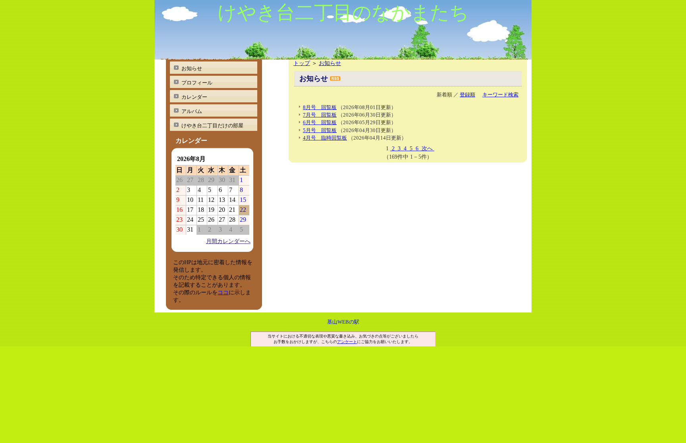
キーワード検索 (500, 95)
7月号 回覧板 (320, 115)
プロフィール (196, 83)
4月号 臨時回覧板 (325, 138)
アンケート (347, 341)
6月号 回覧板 (320, 122)
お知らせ (330, 63)
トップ (301, 63)
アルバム (191, 111)
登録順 (467, 95)
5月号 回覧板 (320, 130)
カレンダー (194, 97)
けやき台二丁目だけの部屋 (212, 125)
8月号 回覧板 (320, 107)
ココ (223, 292)
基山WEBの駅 (343, 322)
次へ (427, 148)
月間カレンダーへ (228, 241)
